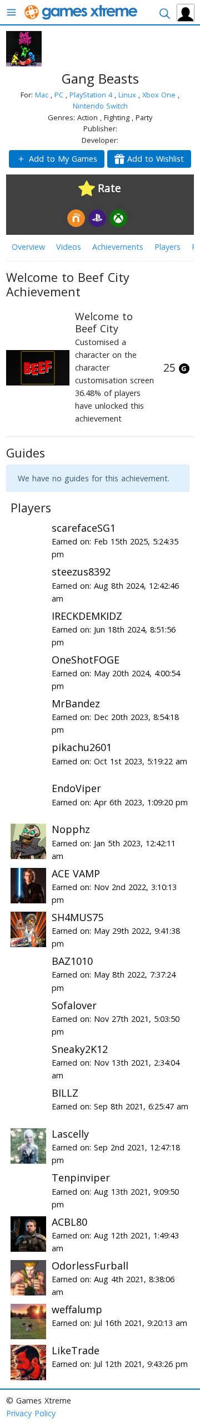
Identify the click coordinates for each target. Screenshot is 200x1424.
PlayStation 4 (91, 95)
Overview (28, 246)
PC (60, 95)
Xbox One (160, 95)
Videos (68, 246)
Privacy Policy (31, 1413)
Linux (128, 95)
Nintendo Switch (100, 106)
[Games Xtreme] (82, 11)
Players (167, 246)
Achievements (117, 246)
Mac (43, 95)
